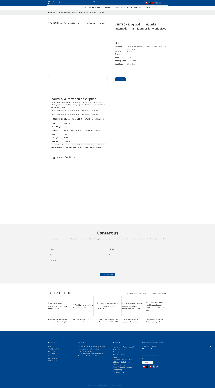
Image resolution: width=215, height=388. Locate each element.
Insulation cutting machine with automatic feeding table (58, 321)
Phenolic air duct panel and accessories (138, 293)
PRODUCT (154, 293)
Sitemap (126, 385)
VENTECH (51, 13)
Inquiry (120, 79)
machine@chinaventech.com (124, 359)
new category (162, 293)
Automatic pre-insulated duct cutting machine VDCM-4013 (107, 321)
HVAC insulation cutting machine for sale (81, 321)
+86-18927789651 (126, 347)
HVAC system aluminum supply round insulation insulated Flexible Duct (129, 321)
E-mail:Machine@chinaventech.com (62, 2)
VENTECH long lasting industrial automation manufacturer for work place (80, 13)
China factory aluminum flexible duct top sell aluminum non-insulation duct (154, 321)
